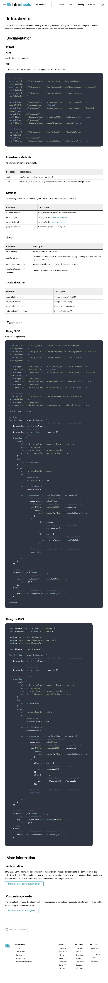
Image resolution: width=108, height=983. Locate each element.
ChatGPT (62, 968)
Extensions (63, 962)
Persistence (63, 952)
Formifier (79, 968)
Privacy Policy (21, 958)
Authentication (64, 958)
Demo (61, 4)
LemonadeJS (95, 954)
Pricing (81, 4)
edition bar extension (59, 217)
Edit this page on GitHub (17, 930)
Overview (62, 948)
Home (18, 948)
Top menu (80, 965)
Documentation (21, 952)
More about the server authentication (24, 884)
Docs (71, 4)
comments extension (59, 222)
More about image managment (21, 910)
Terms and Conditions (24, 962)
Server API (62, 965)
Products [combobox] (40, 4)
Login (102, 4)
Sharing (78, 958)
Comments (80, 962)
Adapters (62, 955)
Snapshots (79, 955)
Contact (91, 4)
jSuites (93, 958)
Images (78, 952)
